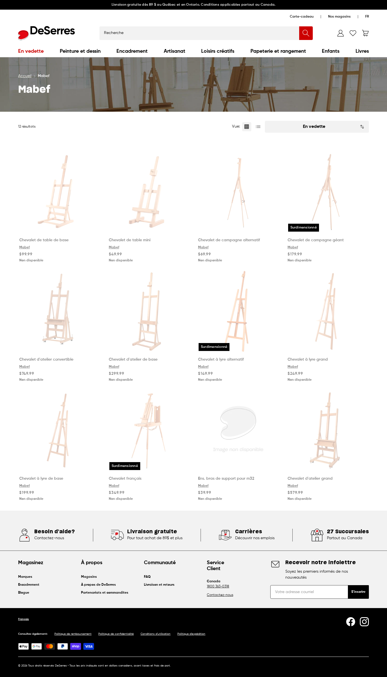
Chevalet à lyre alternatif (221, 359)
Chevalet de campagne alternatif (229, 240)
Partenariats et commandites (104, 593)
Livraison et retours (159, 585)
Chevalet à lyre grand (308, 359)
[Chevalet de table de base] (59, 192)
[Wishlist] (353, 33)
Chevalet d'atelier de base (133, 359)
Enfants (330, 51)
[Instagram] (364, 621)
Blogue (23, 593)
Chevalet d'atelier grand (310, 479)
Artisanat (174, 51)
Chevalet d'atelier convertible (46, 359)
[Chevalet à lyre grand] (327, 311)
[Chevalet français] (149, 430)
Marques (25, 577)
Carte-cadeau (302, 16)
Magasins (89, 577)
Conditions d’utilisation (156, 633)
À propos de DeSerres (98, 585)
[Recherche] (306, 33)
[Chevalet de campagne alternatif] (238, 192)
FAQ (147, 577)
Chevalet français (125, 479)
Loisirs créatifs (217, 51)
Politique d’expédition (191, 633)
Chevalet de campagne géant (316, 240)
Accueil (24, 76)
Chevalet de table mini (129, 240)
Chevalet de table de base (44, 240)
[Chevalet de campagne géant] (327, 192)
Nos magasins (339, 16)
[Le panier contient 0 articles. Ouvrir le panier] (365, 33)
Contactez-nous (220, 595)
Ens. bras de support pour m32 (226, 479)
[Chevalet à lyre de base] (59, 430)
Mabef (24, 247)
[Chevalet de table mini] (149, 192)
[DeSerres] (46, 33)
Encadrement (132, 51)
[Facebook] (350, 621)
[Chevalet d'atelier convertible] (59, 311)
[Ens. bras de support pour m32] (238, 430)
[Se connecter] (340, 33)
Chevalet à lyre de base (41, 479)
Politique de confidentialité (116, 633)
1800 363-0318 (218, 586)
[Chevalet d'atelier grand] (327, 430)
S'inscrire (358, 592)
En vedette (31, 51)
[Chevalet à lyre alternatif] (238, 311)
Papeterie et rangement (278, 51)
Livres (362, 51)
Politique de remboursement (73, 633)
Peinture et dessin (80, 51)
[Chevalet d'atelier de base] (149, 311)
